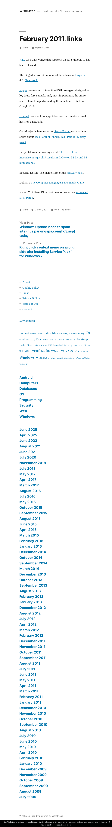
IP (74, 340)
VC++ (27, 351)
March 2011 (28, 691)
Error (45, 339)
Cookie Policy (30, 288)
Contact (27, 309)
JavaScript (83, 339)
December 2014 (32, 552)
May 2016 (27, 502)
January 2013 (30, 602)
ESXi (51, 340)
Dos (38, 339)
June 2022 (28, 441)
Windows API (57, 358)
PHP (50, 345)
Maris (25, 47)
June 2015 (28, 524)
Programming (30, 400)
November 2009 (33, 775)
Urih (21, 351)
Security (68, 345)
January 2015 (30, 546)
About (26, 282)
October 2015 (30, 507)
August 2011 (29, 663)
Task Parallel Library (46, 137)
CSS (27, 340)
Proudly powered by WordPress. (47, 816)
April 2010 (28, 752)
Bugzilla (80, 75)
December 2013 (32, 574)
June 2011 (27, 674)
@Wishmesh (27, 321)
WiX (22, 60)
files (56, 340)
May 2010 (27, 747)
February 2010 (31, 758)
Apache (40, 334)
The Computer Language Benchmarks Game (58, 182)
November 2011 (32, 647)
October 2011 (30, 652)
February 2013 (31, 597)
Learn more (66, 825)
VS (62, 351)
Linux (30, 345)
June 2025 (28, 429)
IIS (71, 340)
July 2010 (27, 736)
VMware (55, 351)
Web (56, 209)
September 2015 (33, 513)
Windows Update (83, 358)
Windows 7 (43, 358)
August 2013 (30, 591)
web (80, 351)
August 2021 (30, 446)
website (85, 351)
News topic (31, 80)
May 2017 (27, 474)
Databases (28, 389)
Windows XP (23, 364)
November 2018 (32, 463)
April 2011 (27, 686)
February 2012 (31, 635)
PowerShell (58, 345)
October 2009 (31, 780)
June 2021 (28, 452)
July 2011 (27, 669)
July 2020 (27, 457)
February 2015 (31, 541)
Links (67, 209)
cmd (22, 339)
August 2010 (30, 730)
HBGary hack (75, 173)
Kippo (23, 90)
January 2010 (30, 763)
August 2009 (30, 791)
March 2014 (29, 569)
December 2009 (33, 769)
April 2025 (28, 435)
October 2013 (30, 580)
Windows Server (69, 358)
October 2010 (30, 719)
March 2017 (29, 485)
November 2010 (32, 713)
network (38, 345)
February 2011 (31, 697)
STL (80, 345)
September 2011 (33, 658)
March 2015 (29, 535)
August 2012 (30, 613)
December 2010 (32, 708)
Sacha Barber (62, 131)
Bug (82, 333)
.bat (21, 333)
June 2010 (28, 741)
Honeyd (24, 116)
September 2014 (33, 563)
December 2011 (32, 641)
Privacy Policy (31, 298)
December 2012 (32, 608)
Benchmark (75, 333)
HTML (61, 340)
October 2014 (30, 558)
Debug (32, 340)
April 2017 (27, 480)
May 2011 (27, 680)
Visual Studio (41, 351)
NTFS (45, 345)
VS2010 (71, 351)
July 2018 (27, 468)
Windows (27, 357)
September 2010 (33, 724)
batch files (51, 333)
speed (76, 345)
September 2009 (33, 786)
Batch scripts (64, 333)
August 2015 (30, 519)
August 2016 (30, 491)
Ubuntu (87, 345)
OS (21, 394)
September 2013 (33, 585)
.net (26, 333)
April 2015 (28, 530)
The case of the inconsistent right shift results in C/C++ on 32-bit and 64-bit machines (53, 157)
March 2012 (29, 630)
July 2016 (27, 496)
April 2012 (28, 624)
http (67, 340)
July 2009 (27, 797)
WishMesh (27, 11)
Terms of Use (30, 304)
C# (88, 332)
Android (33, 333)
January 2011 (30, 702)
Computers (28, 383)
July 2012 (27, 619)
